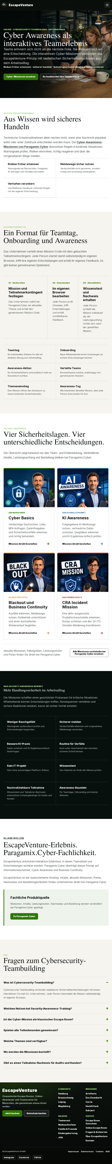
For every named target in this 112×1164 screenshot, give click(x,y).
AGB (108, 1151)
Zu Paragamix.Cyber (24, 916)
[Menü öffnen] (107, 5)
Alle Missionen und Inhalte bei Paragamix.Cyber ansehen (89, 652)
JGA (60, 1137)
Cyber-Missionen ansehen (20, 76)
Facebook (24, 1157)
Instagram (9, 1157)
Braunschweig (65, 1097)
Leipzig (62, 1102)
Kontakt (90, 1140)
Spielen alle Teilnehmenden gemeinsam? (31, 1030)
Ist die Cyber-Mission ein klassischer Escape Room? (38, 1019)
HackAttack (92, 1106)
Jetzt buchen (12, 1113)
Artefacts (91, 1093)
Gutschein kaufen (36, 1113)
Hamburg (63, 1093)
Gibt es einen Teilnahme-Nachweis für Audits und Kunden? (43, 1062)
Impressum (73, 1151)
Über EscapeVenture (96, 1136)
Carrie (89, 1102)
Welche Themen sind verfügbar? (25, 1041)
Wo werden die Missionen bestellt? (27, 1051)
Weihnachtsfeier (67, 1124)
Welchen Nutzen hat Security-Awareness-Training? (38, 1008)
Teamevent (64, 1120)
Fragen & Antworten (96, 1132)
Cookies (100, 1151)
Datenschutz (87, 1151)
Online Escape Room (96, 1128)
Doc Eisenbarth (94, 1097)
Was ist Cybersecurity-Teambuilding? (29, 982)
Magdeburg (64, 1106)
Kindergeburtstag (67, 1133)
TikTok (37, 1157)
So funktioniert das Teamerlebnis (61, 76)
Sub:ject (90, 1110)
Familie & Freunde (67, 1129)
